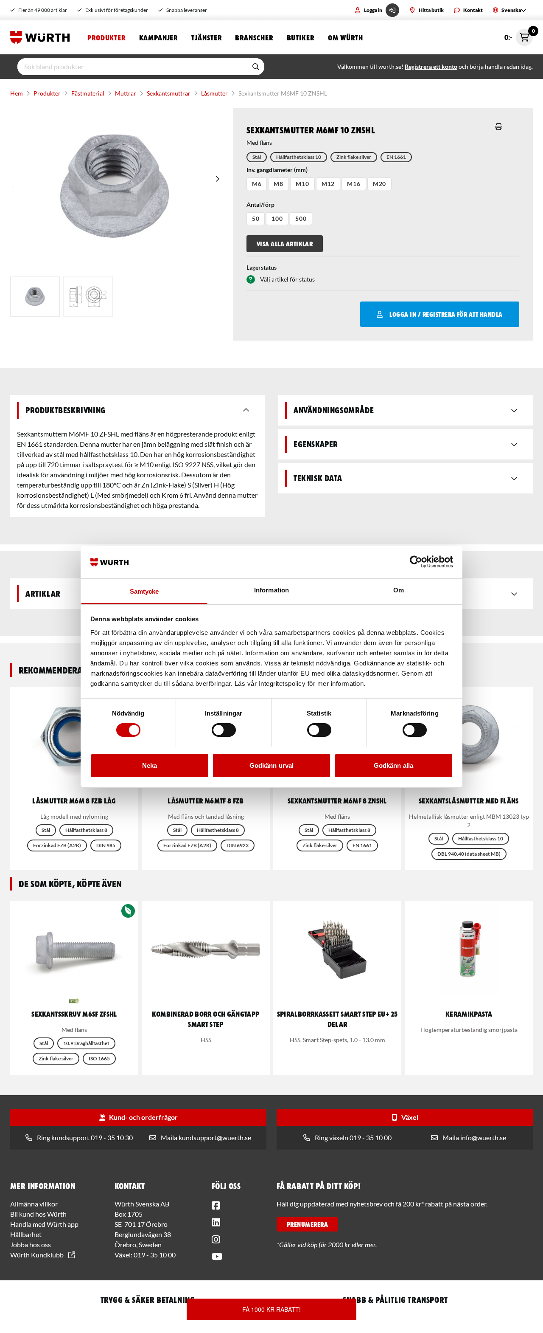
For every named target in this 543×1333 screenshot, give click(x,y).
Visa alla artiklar (285, 244)
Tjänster (206, 37)
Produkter (106, 37)
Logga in (373, 10)
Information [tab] (271, 589)
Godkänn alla (393, 765)
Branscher (254, 37)
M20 (379, 183)
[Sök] (255, 66)
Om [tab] (398, 589)
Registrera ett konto (431, 66)
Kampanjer (158, 37)
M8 (278, 183)
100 (277, 218)
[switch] (224, 730)
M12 (328, 183)
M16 (354, 183)
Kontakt (473, 10)
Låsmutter (214, 93)
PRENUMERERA (307, 1224)
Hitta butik (431, 10)
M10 (302, 183)
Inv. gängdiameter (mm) (277, 169)
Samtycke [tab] (144, 591)
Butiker (300, 37)
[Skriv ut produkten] (498, 126)
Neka (149, 765)
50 (256, 218)
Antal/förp (260, 204)
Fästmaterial (87, 93)
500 (301, 218)
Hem (16, 93)
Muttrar (125, 93)
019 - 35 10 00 (155, 1255)
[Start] (42, 37)
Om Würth (345, 37)
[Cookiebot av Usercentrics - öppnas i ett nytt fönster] (416, 561)
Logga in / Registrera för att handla (445, 314)
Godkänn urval (271, 765)
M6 (257, 183)
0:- (518, 35)
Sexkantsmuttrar (168, 93)
